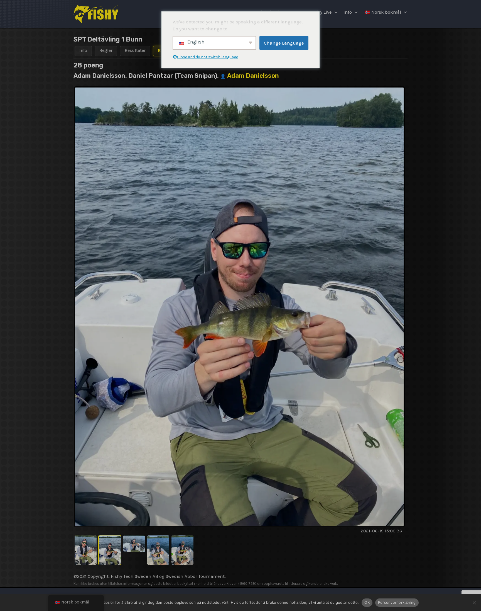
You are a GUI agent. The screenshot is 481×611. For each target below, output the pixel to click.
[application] (334, 12)
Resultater (135, 50)
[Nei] (474, 602)
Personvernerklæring (397, 602)
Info (347, 12)
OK (367, 602)
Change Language (284, 43)
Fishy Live (321, 12)
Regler (105, 50)
